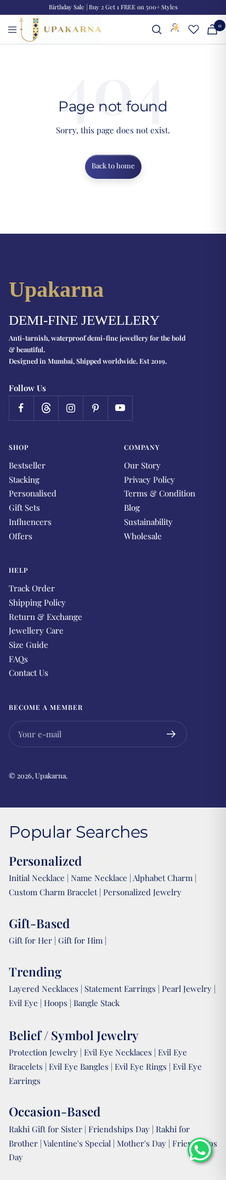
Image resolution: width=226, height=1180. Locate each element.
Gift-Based (39, 923)
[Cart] (212, 29)
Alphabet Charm (163, 877)
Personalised (32, 493)
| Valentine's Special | (78, 1143)
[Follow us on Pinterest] (95, 408)
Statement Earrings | (123, 988)
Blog (132, 507)
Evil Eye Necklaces (118, 1052)
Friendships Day (120, 1128)
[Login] (175, 29)
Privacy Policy (149, 479)
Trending (35, 971)
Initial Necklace (37, 877)
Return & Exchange (45, 616)
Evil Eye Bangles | (82, 1066)
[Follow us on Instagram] (70, 408)
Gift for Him (80, 940)
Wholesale (143, 535)
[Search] (156, 30)
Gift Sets (24, 507)
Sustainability (148, 521)
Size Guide (28, 644)
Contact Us (28, 672)
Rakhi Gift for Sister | (47, 1128)
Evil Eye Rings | (144, 1066)
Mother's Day (142, 1143)
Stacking (24, 479)
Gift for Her (30, 940)
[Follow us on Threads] (45, 408)
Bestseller (27, 465)
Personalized (45, 860)
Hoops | (59, 1002)
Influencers (30, 521)
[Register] (171, 734)
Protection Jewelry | (46, 1052)
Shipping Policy (37, 602)
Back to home (113, 165)
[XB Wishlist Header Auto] (194, 29)
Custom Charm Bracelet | (56, 892)
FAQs (18, 658)
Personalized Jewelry (142, 892)
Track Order (32, 588)
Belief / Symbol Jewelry (74, 1035)
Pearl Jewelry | (189, 988)
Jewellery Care (36, 630)
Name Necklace (98, 877)
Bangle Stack (97, 1002)
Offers (20, 535)
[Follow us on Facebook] (21, 408)
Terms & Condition (159, 493)
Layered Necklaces (43, 988)
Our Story (142, 465)
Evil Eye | (26, 1002)
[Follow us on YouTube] (120, 408)
